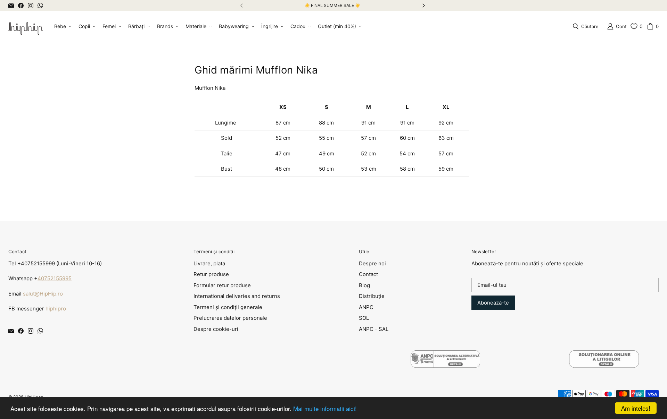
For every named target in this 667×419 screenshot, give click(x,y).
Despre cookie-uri (215, 329)
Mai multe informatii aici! (325, 408)
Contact (368, 274)
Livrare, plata (209, 263)
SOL (364, 318)
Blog (364, 285)
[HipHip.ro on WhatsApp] (40, 5)
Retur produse (211, 274)
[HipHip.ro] (25, 26)
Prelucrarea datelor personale (230, 318)
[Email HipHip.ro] (11, 5)
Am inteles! (635, 408)
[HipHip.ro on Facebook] (21, 5)
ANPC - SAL (373, 329)
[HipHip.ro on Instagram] (30, 5)
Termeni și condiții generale (227, 307)
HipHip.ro (34, 397)
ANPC (366, 307)
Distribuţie (372, 296)
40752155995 (55, 278)
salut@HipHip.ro (43, 293)
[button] (62, 26)
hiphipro (56, 308)
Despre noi (372, 263)
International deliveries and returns (236, 296)
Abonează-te (493, 302)
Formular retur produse (222, 285)
